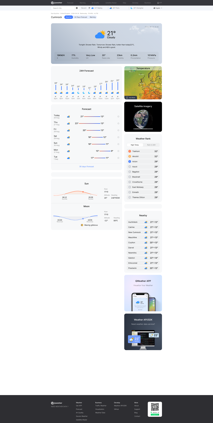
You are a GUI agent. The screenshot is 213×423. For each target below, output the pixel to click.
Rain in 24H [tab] (151, 145)
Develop (135, 3)
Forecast (70, 3)
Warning (82, 3)
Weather (69, 17)
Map (124, 3)
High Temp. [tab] (135, 145)
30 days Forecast (86, 166)
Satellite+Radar (111, 3)
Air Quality (95, 3)
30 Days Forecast (80, 17)
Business (148, 3)
